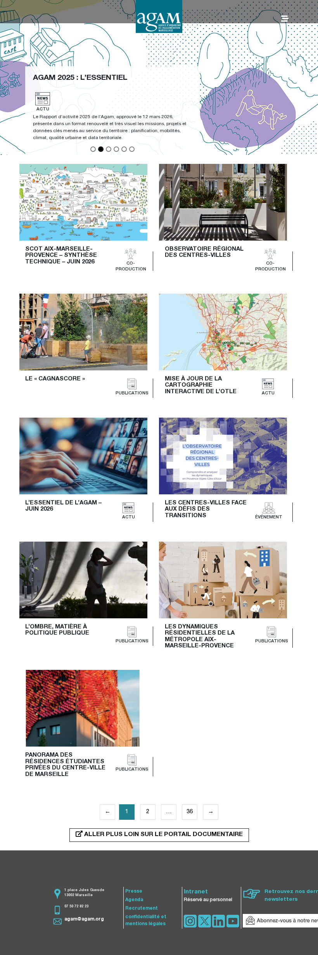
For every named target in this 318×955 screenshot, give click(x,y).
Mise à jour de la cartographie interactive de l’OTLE (201, 385)
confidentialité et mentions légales (145, 920)
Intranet (196, 892)
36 (190, 812)
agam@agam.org (84, 919)
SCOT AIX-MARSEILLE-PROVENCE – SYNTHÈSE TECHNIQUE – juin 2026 (62, 255)
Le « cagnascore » (55, 379)
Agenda (134, 900)
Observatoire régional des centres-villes (205, 252)
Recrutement (141, 908)
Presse (133, 891)
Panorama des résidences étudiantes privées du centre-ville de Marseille (66, 765)
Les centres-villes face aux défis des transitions (206, 509)
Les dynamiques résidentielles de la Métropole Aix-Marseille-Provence (200, 636)
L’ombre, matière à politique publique (57, 630)
